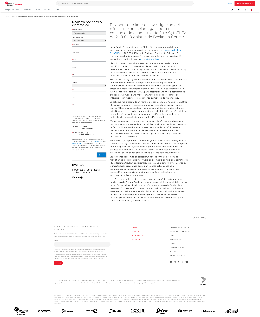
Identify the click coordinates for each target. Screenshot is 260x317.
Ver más (76, 177)
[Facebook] (171, 262)
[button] (59, 3)
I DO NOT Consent (87, 128)
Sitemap (173, 251)
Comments (75, 105)
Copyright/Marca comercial (179, 227)
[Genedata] (91, 311)
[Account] (245, 9)
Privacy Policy (97, 141)
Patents (172, 243)
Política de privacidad (177, 247)
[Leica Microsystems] (161, 311)
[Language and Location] (251, 9)
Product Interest (77, 29)
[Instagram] (175, 262)
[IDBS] (115, 311)
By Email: (75, 126)
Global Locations (138, 235)
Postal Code (76, 90)
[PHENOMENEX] (208, 311)
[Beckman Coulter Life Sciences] (13, 3)
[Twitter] (182, 262)
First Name (75, 44)
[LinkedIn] (178, 262)
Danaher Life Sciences (177, 255)
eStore (230, 3)
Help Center (136, 239)
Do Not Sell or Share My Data (180, 231)
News (13, 16)
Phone (74, 67)
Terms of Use (76, 143)
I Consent (84, 126)
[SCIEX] (232, 311)
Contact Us (135, 231)
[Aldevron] (68, 311)
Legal (172, 235)
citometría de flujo (149, 59)
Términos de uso (175, 239)
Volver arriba (200, 217)
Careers (134, 227)
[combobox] (124, 3)
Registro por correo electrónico (87, 23)
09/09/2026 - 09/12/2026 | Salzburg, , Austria (86, 171)
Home (7, 16)
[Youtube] (186, 262)
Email (74, 59)
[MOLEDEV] (185, 311)
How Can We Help (77, 37)
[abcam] (44, 311)
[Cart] (238, 9)
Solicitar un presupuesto (245, 3)
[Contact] (232, 9)
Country (74, 82)
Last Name (75, 52)
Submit (101, 155)
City (73, 97)
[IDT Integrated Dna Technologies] (138, 311)
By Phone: (75, 132)
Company (75, 74)
